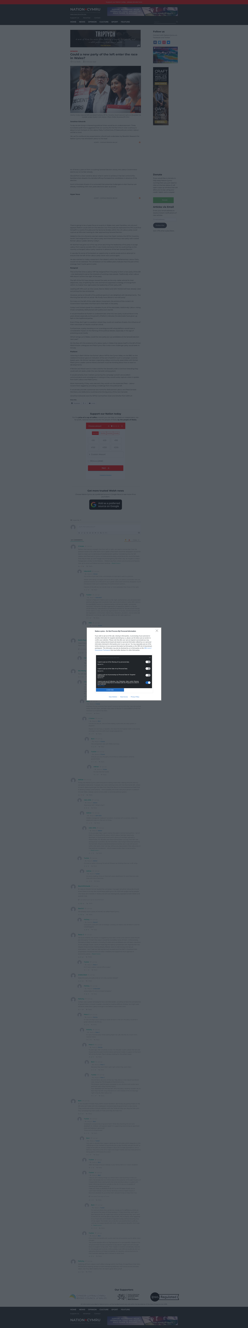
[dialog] (124, 664)
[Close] (157, 631)
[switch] (148, 662)
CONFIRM (110, 690)
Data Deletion (113, 697)
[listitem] (124, 658)
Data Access (124, 697)
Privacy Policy (135, 697)
